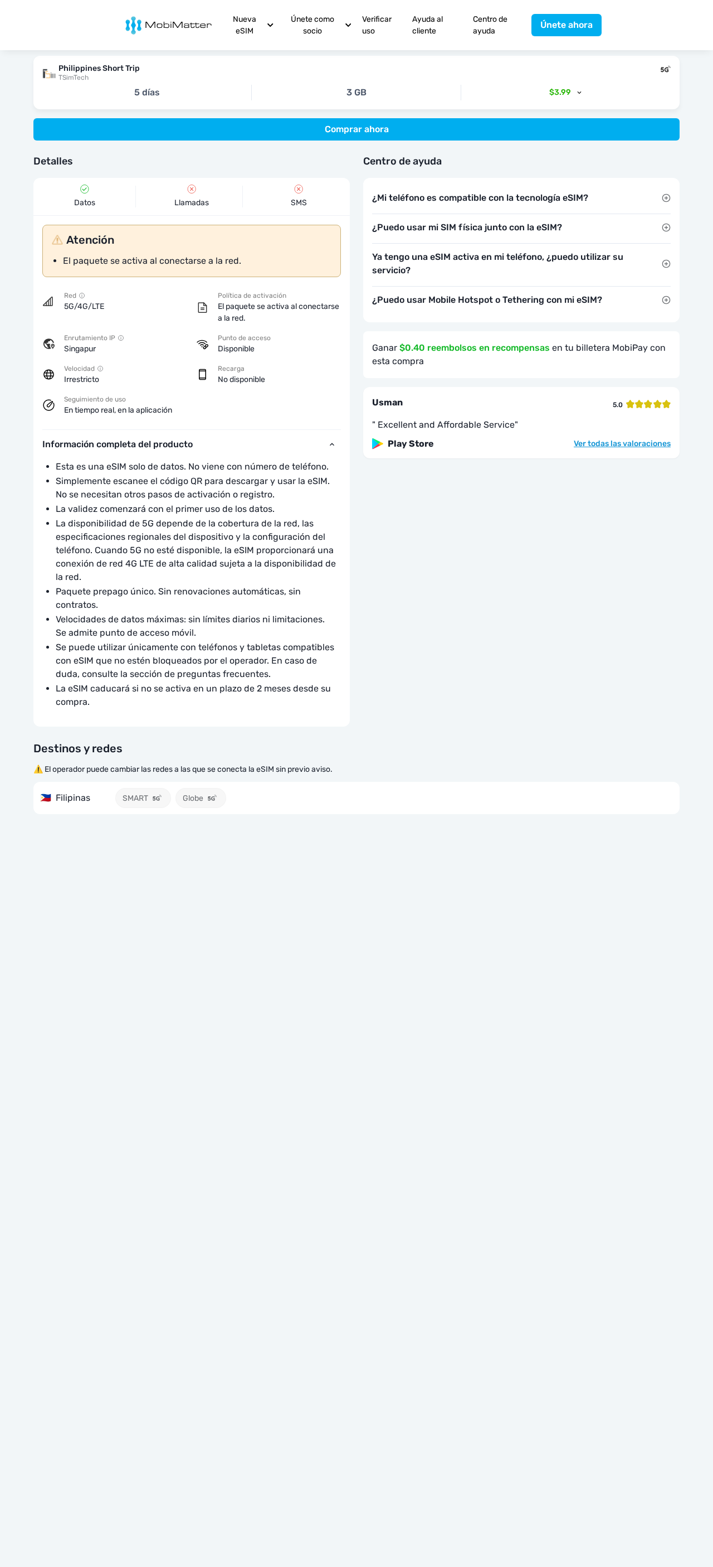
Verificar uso (377, 25)
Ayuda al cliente (427, 25)
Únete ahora (566, 25)
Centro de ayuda (490, 25)
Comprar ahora (357, 129)
